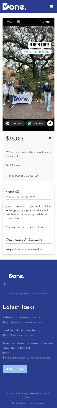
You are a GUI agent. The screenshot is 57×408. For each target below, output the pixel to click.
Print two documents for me (22, 330)
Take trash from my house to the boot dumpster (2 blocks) (28, 346)
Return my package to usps (21, 317)
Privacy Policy (18, 403)
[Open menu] (51, 6)
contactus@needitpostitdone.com (28, 293)
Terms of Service (37, 403)
